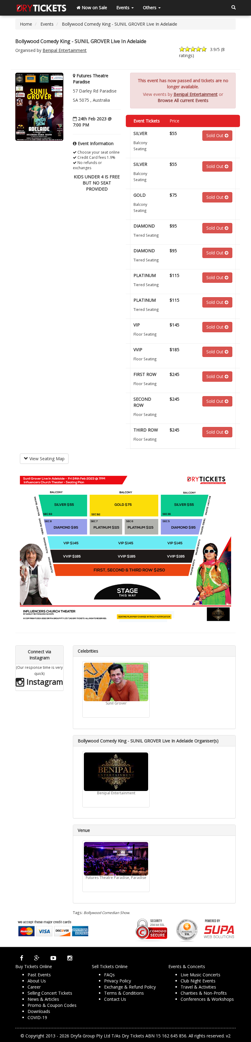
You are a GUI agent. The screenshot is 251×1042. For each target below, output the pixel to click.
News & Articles (43, 999)
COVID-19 (37, 1017)
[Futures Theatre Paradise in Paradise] (116, 859)
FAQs (109, 975)
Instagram (43, 681)
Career (34, 987)
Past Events (39, 975)
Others (150, 7)
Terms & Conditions (124, 993)
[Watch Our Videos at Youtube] (53, 958)
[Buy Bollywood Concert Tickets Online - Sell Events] (41, 7)
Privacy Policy (117, 981)
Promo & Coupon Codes (52, 1005)
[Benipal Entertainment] (116, 771)
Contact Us (115, 999)
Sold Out (215, 135)
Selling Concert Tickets (50, 993)
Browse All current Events (183, 100)
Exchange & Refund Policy (130, 987)
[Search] (233, 7)
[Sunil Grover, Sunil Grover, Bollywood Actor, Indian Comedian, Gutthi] (116, 682)
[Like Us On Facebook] (21, 958)
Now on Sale (94, 7)
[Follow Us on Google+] (37, 958)
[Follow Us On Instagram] (70, 958)
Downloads (39, 1011)
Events (123, 7)
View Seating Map (46, 458)
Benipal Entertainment (65, 50)
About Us (37, 981)
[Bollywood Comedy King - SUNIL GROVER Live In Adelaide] (39, 106)
